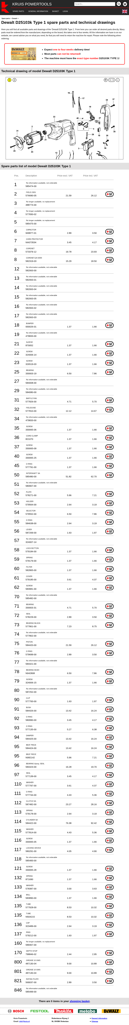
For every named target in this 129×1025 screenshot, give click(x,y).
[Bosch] (17, 1012)
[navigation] (61, 11)
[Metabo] (88, 1012)
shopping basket (80, 1001)
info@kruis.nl (24, 1021)
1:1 (111, 80)
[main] (64, 511)
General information (99, 1018)
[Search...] (118, 3)
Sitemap (95, 1021)
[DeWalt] (112, 1012)
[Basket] (125, 4)
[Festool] (40, 1012)
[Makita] (64, 1012)
